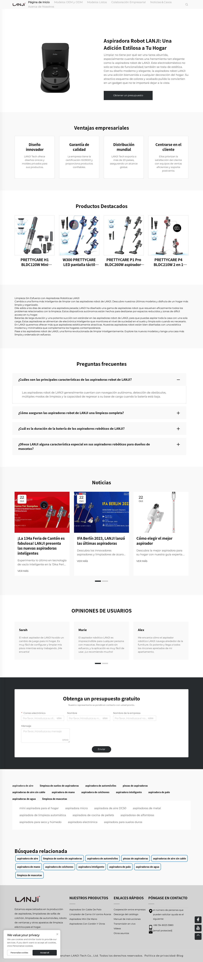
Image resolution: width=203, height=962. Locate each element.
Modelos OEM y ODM (68, 2)
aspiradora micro (76, 808)
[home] (19, 4)
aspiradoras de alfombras (137, 815)
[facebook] (198, 919)
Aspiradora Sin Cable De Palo (85, 909)
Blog (180, 955)
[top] (198, 936)
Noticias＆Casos (161, 2)
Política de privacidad (160, 955)
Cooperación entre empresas (129, 909)
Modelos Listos (97, 2)
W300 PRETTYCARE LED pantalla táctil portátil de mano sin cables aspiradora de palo (79, 262)
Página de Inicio (39, 2)
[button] (98, 581)
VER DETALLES (35, 235)
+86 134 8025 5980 (163, 925)
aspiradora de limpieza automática (42, 815)
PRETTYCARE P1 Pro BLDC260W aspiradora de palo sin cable (124, 262)
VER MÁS (23, 571)
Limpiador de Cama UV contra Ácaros (90, 914)
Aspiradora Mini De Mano (83, 919)
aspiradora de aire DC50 (110, 808)
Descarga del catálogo (126, 914)
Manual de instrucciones (127, 919)
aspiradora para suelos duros (123, 822)
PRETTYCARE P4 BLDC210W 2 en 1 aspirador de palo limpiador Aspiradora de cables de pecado (168, 262)
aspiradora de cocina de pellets (93, 815)
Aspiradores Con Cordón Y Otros (87, 923)
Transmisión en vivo (124, 923)
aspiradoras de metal (147, 808)
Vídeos (117, 928)
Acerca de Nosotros (41, 6)
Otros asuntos (121, 933)
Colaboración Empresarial (128, 2)
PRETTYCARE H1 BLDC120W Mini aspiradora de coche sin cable (34, 262)
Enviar (101, 749)
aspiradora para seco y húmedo (40, 822)
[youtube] (198, 928)
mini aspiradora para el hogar (39, 808)
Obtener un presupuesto (128, 95)
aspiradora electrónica (82, 822)
